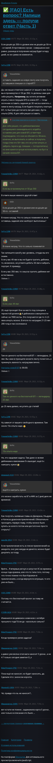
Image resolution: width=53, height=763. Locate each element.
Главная (5, 739)
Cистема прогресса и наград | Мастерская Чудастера (31, 120)
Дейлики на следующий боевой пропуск (18, 162)
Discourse (20, 757)
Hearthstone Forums (9, 3)
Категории (16, 739)
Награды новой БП (10, 367)
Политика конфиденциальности (16, 750)
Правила (28, 739)
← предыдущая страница (11, 723)
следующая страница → (33, 723)
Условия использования (13, 745)
